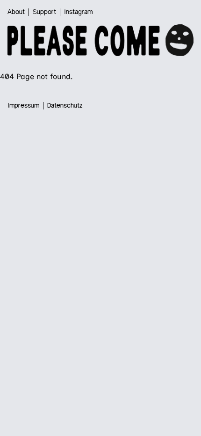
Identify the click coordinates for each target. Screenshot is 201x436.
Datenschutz (65, 105)
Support (44, 12)
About (16, 12)
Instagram (78, 12)
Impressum (23, 105)
